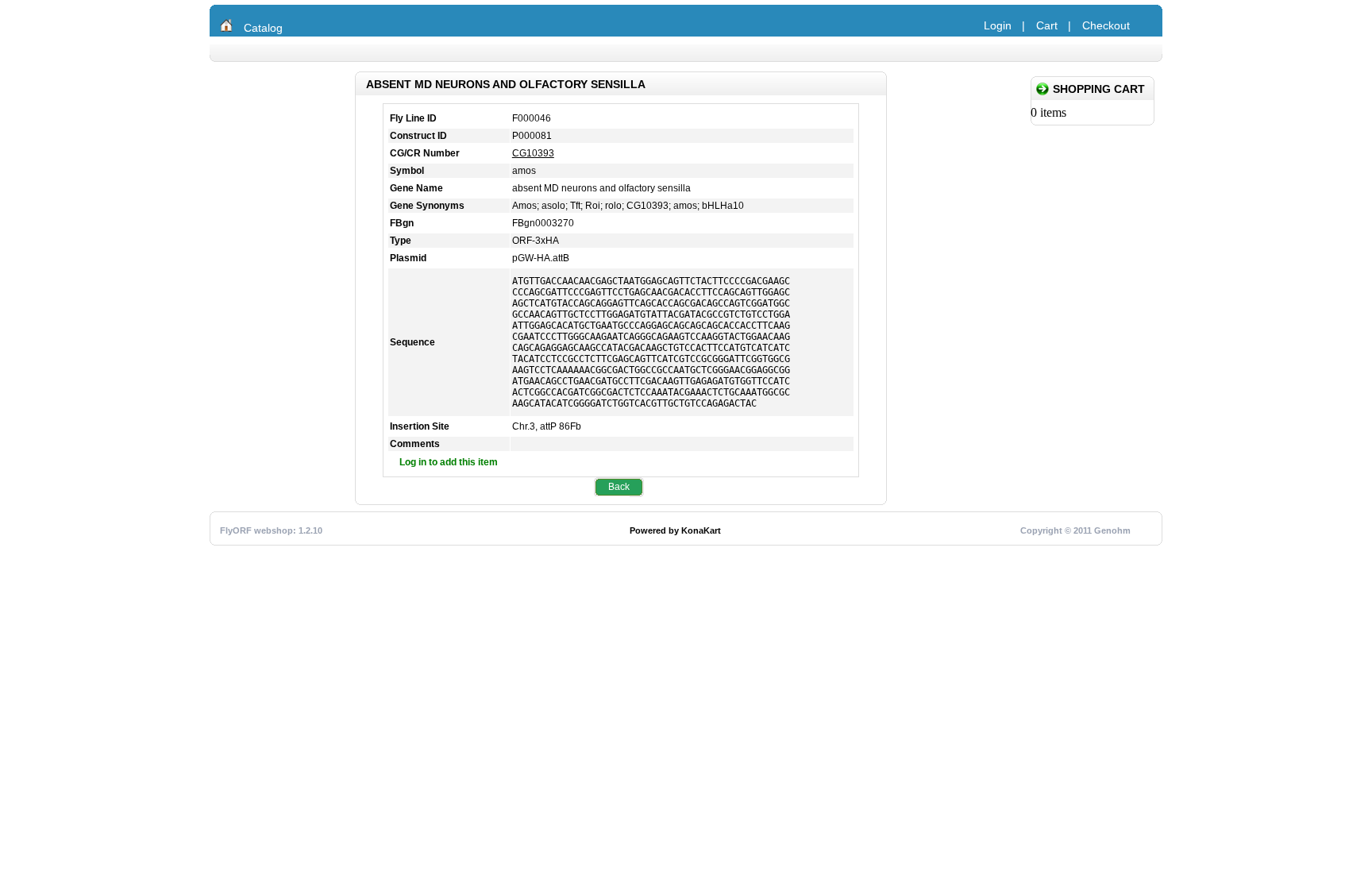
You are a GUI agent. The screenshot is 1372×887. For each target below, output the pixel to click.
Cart (1047, 25)
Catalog (263, 27)
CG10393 (533, 153)
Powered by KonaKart (675, 530)
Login (998, 25)
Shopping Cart (1099, 89)
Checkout (1106, 25)
